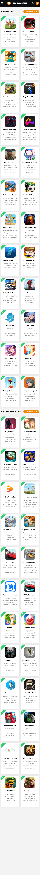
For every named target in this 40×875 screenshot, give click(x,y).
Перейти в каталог (31, 11)
